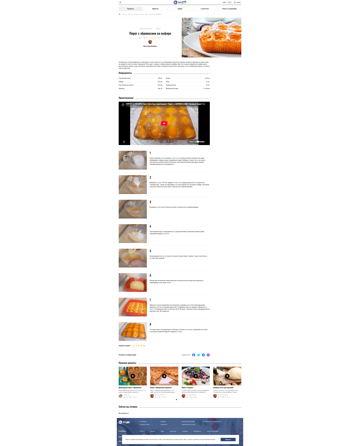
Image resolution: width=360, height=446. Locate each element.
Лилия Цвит (126, 395)
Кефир (121, 82)
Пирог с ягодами (187, 387)
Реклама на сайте (145, 424)
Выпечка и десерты (133, 14)
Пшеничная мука (125, 78)
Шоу (120, 441)
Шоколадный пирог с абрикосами (130, 387)
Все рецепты (123, 413)
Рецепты (130, 9)
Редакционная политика (188, 424)
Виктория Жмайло (160, 395)
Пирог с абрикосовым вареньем (160, 387)
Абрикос (122, 88)
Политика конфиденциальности (212, 421)
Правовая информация (188, 421)
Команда (163, 421)
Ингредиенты (197, 431)
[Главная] (119, 14)
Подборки (185, 431)
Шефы (180, 9)
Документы (164, 424)
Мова (224, 2)
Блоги (121, 437)
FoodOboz (122, 431)
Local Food (205, 9)
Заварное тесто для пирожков (223, 387)
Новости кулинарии (229, 9)
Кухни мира (173, 431)
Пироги (142, 14)
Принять (228, 439)
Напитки (155, 9)
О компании (143, 421)
